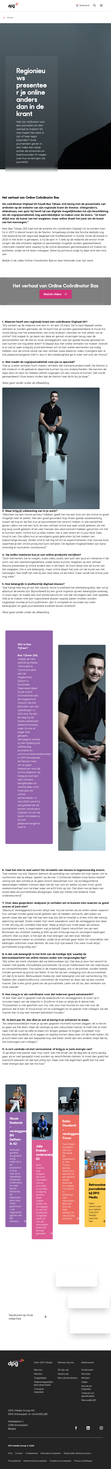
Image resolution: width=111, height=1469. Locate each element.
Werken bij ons (66, 1362)
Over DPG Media (43, 1362)
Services (85, 1374)
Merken (38, 1374)
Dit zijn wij (63, 1370)
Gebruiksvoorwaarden (50, 1453)
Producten (87, 1370)
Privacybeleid (14, 1461)
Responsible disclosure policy (77, 1453)
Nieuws (38, 1370)
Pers (10, 1453)
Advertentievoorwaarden (35, 1461)
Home (10, 17)
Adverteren (87, 1362)
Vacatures (63, 1374)
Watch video (52, 294)
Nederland (84, 5)
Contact (19, 1453)
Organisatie (40, 1378)
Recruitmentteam (67, 1378)
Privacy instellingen (83, 1461)
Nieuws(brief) (88, 1400)
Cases (84, 1382)
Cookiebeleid (31, 1453)
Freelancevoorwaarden (60, 1461)
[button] (55, 291)
